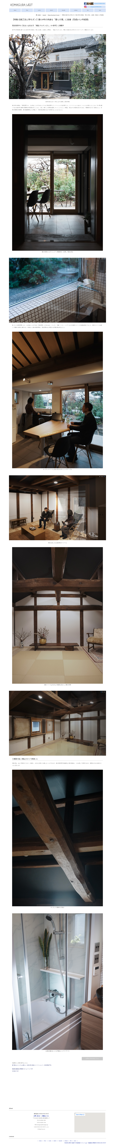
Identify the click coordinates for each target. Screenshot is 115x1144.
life (88, 10)
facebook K (96, 3)
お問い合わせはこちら (92, 1058)
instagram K (93, 6)
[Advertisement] (57, 1089)
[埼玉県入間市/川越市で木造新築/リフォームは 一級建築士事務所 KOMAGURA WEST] (21, 5)
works (39, 10)
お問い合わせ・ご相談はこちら (41, 1116)
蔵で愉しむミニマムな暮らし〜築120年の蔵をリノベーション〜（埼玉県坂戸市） (32, 1065)
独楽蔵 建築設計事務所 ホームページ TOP (22, 1069)
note (100, 10)
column (75, 10)
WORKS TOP (15, 1071)
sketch (51, 10)
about (15, 10)
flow (27, 10)
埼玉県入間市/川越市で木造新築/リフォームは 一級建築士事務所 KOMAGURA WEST (85, 1142)
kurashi (63, 10)
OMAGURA (102, 3)
